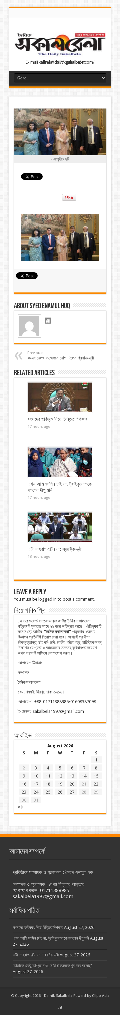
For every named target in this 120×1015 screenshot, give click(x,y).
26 (60, 792)
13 (72, 776)
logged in (47, 599)
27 (72, 792)
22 (96, 784)
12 (60, 776)
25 (48, 792)
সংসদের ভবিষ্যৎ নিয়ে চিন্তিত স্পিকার (57, 419)
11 (48, 776)
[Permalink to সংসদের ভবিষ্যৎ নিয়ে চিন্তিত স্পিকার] (60, 397)
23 (24, 792)
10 (36, 776)
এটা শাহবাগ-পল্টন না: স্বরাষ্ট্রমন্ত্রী (55, 549)
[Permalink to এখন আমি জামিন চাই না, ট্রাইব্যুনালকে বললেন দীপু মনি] (60, 462)
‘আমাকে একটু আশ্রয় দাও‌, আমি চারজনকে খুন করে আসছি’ (52, 965)
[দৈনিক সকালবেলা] (60, 45)
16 (24, 784)
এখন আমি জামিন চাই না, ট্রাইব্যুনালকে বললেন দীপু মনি (51, 938)
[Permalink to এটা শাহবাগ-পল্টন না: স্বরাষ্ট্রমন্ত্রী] (60, 527)
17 (36, 784)
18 (48, 784)
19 (60, 784)
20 (72, 784)
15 (96, 776)
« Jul (22, 806)
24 (36, 792)
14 (84, 776)
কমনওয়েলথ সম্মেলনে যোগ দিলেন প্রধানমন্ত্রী (60, 355)
